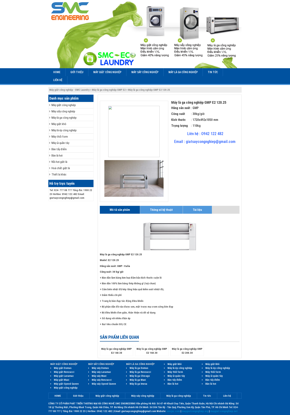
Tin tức (213, 72)
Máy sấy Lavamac (101, 371)
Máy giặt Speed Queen (66, 383)
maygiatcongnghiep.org (195, 411)
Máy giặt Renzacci (64, 371)
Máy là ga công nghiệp (183, 72)
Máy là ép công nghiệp (64, 130)
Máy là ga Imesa (138, 383)
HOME (56, 72)
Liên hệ (57, 80)
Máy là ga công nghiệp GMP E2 (109, 89)
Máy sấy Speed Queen (104, 383)
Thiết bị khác (58, 174)
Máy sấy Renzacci (101, 379)
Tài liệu (197, 210)
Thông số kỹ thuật (161, 210)
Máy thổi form (59, 136)
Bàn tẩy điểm (59, 149)
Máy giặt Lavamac (64, 375)
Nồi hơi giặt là (59, 162)
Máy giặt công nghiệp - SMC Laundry (69, 89)
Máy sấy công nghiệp (144, 72)
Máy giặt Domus (62, 368)
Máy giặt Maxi (61, 379)
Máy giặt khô (58, 124)
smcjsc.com (173, 411)
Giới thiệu (76, 72)
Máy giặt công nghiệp (107, 72)
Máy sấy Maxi (99, 375)
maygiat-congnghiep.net (224, 411)
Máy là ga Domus (139, 368)
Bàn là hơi (57, 155)
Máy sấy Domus (100, 368)
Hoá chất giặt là (60, 168)
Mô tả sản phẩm (120, 210)
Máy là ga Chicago (140, 375)
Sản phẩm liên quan (119, 337)
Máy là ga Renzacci (140, 371)
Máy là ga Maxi (138, 379)
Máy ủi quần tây (60, 143)
